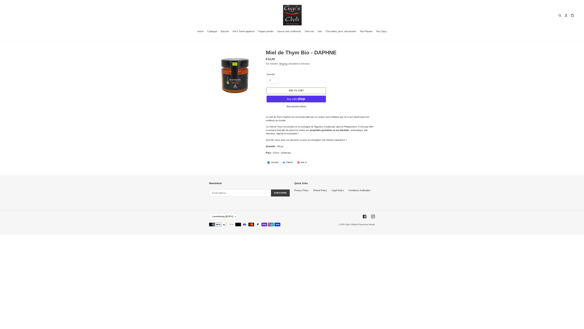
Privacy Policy (301, 190)
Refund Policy (320, 190)
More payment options (296, 106)
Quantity (271, 74)
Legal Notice (338, 190)
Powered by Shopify (366, 224)
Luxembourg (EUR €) (222, 216)
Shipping (283, 63)
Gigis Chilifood (352, 224)
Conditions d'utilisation (359, 190)
